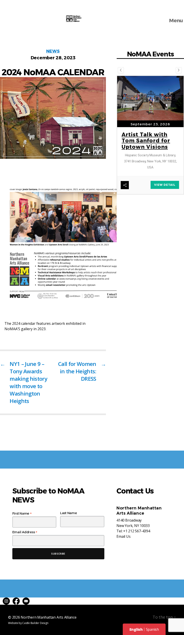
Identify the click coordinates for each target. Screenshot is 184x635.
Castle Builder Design (35, 623)
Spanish (152, 629)
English (136, 629)
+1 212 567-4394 (136, 531)
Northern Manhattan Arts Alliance (48, 617)
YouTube (26, 601)
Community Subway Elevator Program (146, 159)
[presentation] (121, 70)
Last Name (68, 513)
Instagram (6, 601)
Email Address (24, 532)
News (53, 51)
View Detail (164, 183)
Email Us (123, 536)
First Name (22, 513)
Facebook (16, 601)
